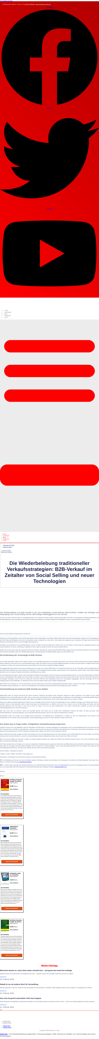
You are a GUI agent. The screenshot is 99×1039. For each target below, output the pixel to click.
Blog (5, 314)
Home (6, 310)
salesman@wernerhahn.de (43, 4)
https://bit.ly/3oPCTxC (61, 767)
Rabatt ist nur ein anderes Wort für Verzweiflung (19, 984)
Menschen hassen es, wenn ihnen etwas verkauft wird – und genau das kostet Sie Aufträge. (36, 970)
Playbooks (7, 315)
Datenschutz (7, 1023)
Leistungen (7, 312)
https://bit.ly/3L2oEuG (26, 762)
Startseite (4, 1034)
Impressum (6, 1021)
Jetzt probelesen (14, 789)
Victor (6, 317)
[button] (49, 426)
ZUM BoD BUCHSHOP (11, 814)
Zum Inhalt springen (6, 1)
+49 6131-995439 (29, 4)
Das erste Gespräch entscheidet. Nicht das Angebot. (20, 998)
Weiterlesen (3, 976)
